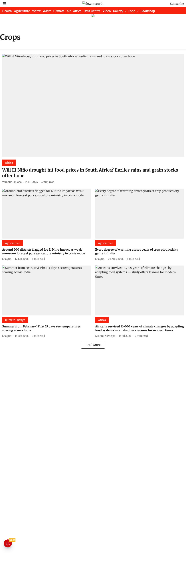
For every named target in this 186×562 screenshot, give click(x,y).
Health (7, 11)
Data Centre (92, 11)
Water (36, 11)
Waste (47, 11)
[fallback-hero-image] (93, 105)
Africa (77, 11)
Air (69, 11)
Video (107, 11)
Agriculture (22, 11)
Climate (58, 11)
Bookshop (147, 11)
